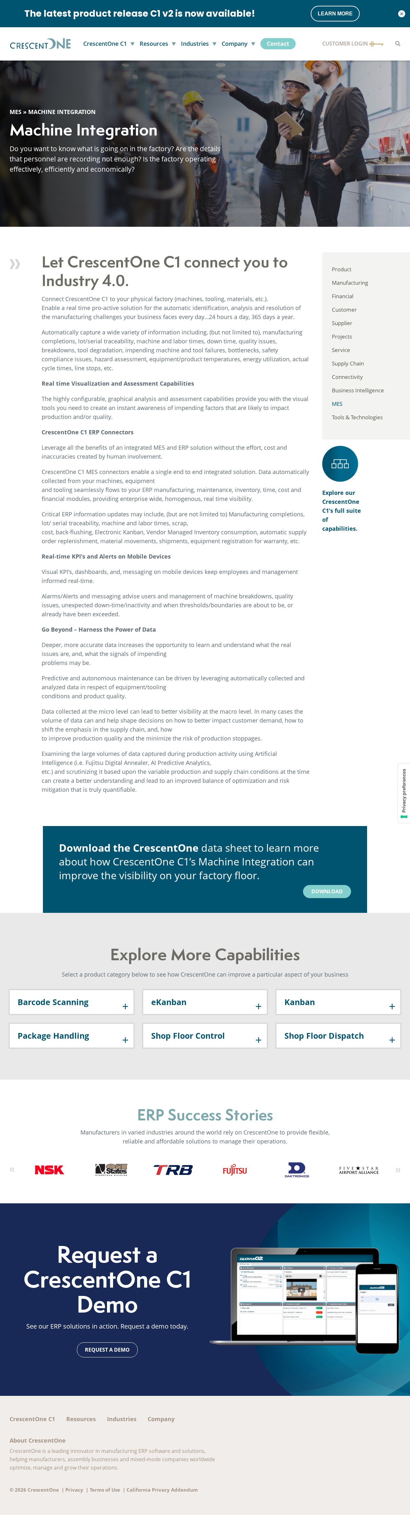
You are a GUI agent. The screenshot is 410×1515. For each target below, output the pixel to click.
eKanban (168, 1001)
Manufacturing (350, 282)
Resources (81, 1419)
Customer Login (345, 43)
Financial (342, 296)
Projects (342, 336)
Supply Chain (348, 363)
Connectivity (347, 377)
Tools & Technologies (357, 417)
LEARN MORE (335, 13)
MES (15, 112)
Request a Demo (107, 1349)
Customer (344, 309)
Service (341, 350)
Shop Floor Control (188, 1035)
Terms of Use (105, 1489)
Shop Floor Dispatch (324, 1035)
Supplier (342, 323)
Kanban (299, 1001)
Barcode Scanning (53, 1001)
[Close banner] (401, 13)
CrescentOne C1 (32, 1419)
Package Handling (53, 1035)
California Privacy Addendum (162, 1489)
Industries (121, 1419)
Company (161, 1419)
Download (327, 891)
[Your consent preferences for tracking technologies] (404, 793)
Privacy (74, 1489)
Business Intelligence (358, 390)
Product (341, 269)
